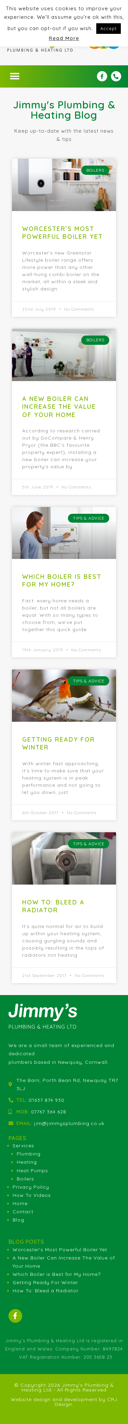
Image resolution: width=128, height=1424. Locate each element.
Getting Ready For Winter (45, 1282)
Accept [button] (108, 28)
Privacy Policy (31, 1187)
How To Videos (32, 1195)
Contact (23, 1212)
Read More (64, 38)
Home (20, 1203)
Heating (27, 1162)
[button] (15, 76)
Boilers (25, 1179)
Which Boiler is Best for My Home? (61, 580)
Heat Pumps (32, 1170)
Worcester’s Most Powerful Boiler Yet (62, 232)
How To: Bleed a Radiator (53, 906)
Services (23, 1145)
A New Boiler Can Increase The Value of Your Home (59, 407)
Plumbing (29, 1154)
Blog (18, 1220)
